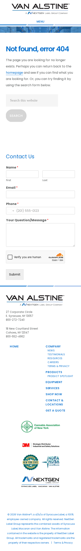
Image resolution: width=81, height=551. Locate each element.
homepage (14, 72)
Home (14, 346)
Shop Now (54, 394)
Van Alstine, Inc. (41, 9)
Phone (12, 204)
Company (53, 346)
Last (44, 180)
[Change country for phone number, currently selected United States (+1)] (10, 210)
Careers (53, 362)
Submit (14, 274)
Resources (55, 358)
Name (12, 168)
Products (54, 372)
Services (52, 388)
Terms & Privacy (59, 366)
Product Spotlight (60, 376)
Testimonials (56, 354)
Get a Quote (55, 410)
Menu (41, 22)
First (8, 180)
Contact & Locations (55, 402)
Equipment (54, 382)
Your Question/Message (27, 220)
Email (12, 188)
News (51, 350)
